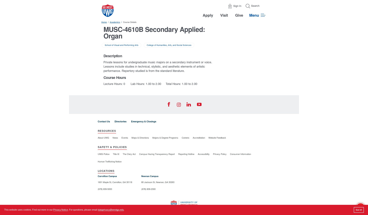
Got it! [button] (359, 210)
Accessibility (204, 153)
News (115, 137)
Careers (185, 137)
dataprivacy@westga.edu (111, 210)
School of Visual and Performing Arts (121, 45)
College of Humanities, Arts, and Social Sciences (169, 45)
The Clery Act (129, 153)
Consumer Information (240, 153)
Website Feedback (217, 137)
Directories (120, 121)
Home (104, 22)
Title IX (116, 153)
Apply (208, 15)
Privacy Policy (220, 153)
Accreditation (199, 137)
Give (239, 15)
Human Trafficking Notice (109, 161)
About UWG (103, 137)
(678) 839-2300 (148, 188)
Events (124, 137)
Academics (115, 22)
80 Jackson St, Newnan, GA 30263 (157, 182)
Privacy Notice (60, 210)
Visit (224, 15)
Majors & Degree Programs (165, 137)
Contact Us (104, 121)
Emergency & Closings (143, 121)
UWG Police (103, 153)
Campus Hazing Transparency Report (157, 153)
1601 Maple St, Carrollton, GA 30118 (115, 182)
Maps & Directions (140, 137)
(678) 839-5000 (105, 188)
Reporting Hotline (186, 153)
